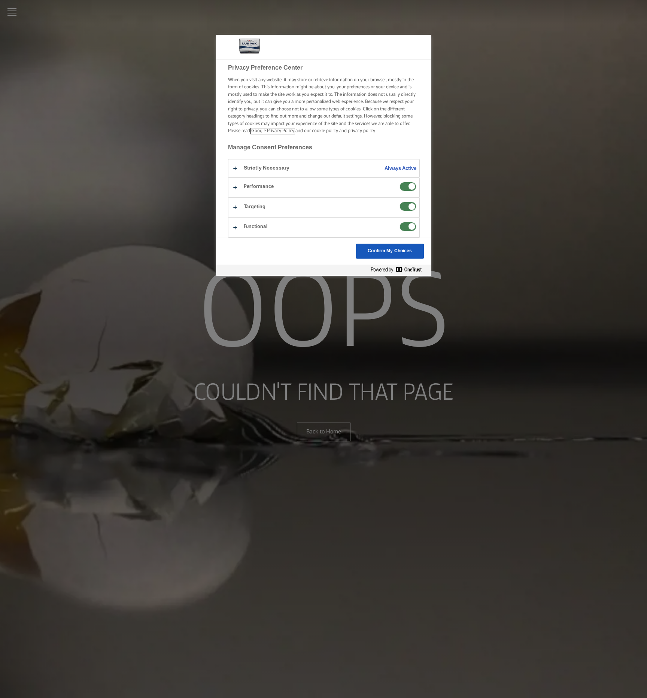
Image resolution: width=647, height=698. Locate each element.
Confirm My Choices (390, 251)
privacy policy (361, 131)
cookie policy (325, 131)
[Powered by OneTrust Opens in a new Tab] (399, 270)
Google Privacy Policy (272, 131)
